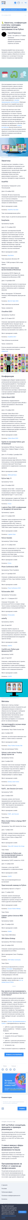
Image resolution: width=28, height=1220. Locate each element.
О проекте (4, 1185)
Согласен (22, 1212)
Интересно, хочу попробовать (14, 1054)
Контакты (4, 1199)
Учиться (14, 1066)
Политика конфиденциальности (11, 1195)
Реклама (4, 1188)
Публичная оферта (7, 1192)
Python (5, 1066)
